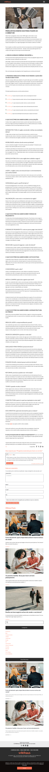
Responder (9, 463)
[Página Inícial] (7, 1)
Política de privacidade (24, 742)
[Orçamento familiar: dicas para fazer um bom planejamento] (24, 548)
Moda (6, 650)
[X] (38, 446)
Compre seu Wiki (15, 750)
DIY (6, 641)
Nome (7, 484)
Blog (6, 633)
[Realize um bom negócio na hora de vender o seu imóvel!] (24, 587)
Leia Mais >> (7, 546)
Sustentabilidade (8, 653)
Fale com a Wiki (34, 750)
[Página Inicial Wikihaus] (24, 753)
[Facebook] (36, 446)
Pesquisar (7, 622)
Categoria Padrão (8, 634)
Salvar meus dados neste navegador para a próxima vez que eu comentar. (23, 499)
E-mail (7, 489)
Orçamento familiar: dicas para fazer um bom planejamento (22, 728)
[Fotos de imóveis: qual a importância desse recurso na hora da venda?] (24, 510)
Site (6, 494)
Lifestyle (7, 648)
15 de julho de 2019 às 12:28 (37, 463)
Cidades (7, 636)
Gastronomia (8, 643)
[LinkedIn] (43, 446)
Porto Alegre (8, 652)
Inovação (7, 647)
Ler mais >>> (8, 698)
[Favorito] (6, 446)
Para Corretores (24, 750)
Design (6, 640)
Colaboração (7, 638)
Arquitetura (7, 631)
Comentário (8, 473)
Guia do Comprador (9, 645)
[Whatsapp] (40, 446)
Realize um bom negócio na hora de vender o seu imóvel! (23, 612)
